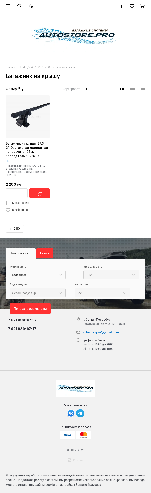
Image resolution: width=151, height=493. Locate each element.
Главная (11, 67)
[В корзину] (39, 193)
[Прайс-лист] (143, 89)
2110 (40, 67)
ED (7, 161)
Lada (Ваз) (26, 67)
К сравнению (20, 202)
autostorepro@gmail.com (101, 332)
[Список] (132, 89)
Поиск (45, 253)
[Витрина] (122, 89)
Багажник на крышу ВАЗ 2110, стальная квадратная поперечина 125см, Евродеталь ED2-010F (27, 149)
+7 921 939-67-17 (21, 329)
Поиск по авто (21, 253)
